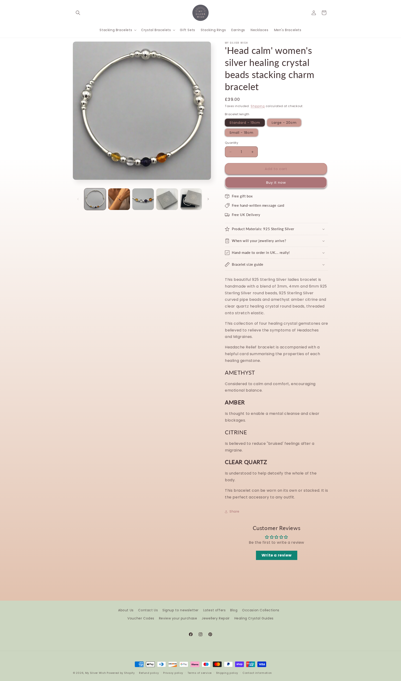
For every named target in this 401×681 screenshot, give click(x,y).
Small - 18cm (241, 132)
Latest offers (214, 610)
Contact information (257, 673)
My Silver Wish (95, 673)
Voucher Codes (140, 618)
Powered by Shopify (121, 673)
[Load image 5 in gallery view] (191, 199)
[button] (78, 13)
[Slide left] (78, 199)
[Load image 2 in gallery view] (119, 199)
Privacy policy (173, 673)
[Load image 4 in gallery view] (167, 199)
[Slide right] (208, 199)
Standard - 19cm (245, 122)
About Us (126, 610)
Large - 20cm (284, 122)
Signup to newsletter (180, 610)
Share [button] (234, 511)
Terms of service (200, 673)
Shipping (258, 106)
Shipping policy (227, 673)
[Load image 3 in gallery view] (143, 199)
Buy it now (276, 182)
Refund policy (149, 673)
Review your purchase (178, 618)
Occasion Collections (260, 610)
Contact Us (148, 610)
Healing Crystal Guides (254, 618)
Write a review (276, 555)
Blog (233, 610)
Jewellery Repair (216, 618)
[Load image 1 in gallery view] (95, 199)
